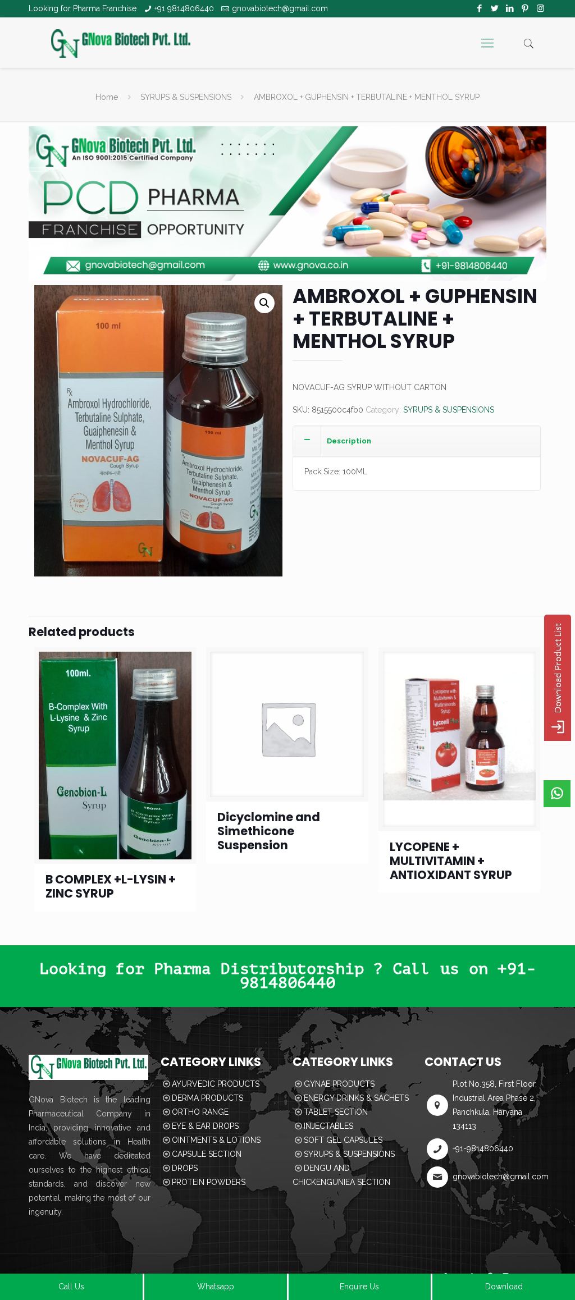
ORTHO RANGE (200, 1111)
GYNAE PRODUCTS (339, 1083)
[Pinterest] (525, 8)
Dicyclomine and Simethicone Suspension (268, 831)
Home (106, 97)
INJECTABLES (328, 1126)
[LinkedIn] (510, 8)
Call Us (71, 1286)
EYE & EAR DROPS (205, 1126)
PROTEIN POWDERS (208, 1182)
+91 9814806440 (184, 8)
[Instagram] (540, 8)
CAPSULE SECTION (206, 1154)
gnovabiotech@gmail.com (280, 8)
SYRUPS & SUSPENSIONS (185, 97)
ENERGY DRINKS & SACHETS (356, 1097)
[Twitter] (495, 8)
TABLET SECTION (336, 1111)
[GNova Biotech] (121, 42)
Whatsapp (215, 1286)
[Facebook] (480, 8)
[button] (264, 303)
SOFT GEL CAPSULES (343, 1140)
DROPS (185, 1168)
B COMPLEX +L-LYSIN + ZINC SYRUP (110, 886)
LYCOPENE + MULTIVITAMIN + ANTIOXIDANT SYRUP (451, 861)
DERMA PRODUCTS (207, 1097)
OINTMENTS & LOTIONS (216, 1140)
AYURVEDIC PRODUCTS (215, 1083)
